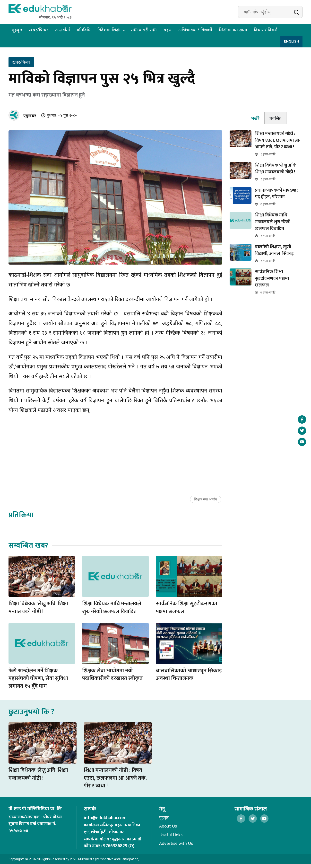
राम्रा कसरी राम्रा (144, 30)
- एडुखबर (28, 115)
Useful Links (170, 834)
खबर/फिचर (38, 30)
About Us (168, 826)
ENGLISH (291, 41)
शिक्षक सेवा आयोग (205, 499)
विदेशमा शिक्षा (109, 30)
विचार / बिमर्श (265, 30)
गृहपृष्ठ (17, 30)
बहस (168, 30)
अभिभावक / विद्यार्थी (195, 30)
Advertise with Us (176, 843)
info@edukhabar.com (105, 817)
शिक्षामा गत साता (233, 30)
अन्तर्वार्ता (62, 30)
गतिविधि (84, 30)
